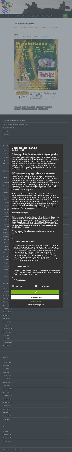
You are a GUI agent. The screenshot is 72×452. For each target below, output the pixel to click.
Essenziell (18, 286)
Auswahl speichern (35, 297)
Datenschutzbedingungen (35, 305)
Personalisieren (35, 301)
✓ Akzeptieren (35, 292)
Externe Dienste (43, 286)
